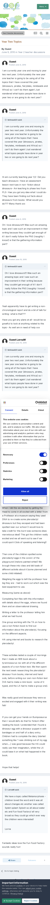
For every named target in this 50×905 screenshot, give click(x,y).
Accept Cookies (12, 901)
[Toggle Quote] (6, 120)
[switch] (43, 463)
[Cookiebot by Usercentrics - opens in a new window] (35, 402)
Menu (42, 6)
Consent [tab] (9, 410)
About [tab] (41, 410)
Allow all (25, 491)
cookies (19, 886)
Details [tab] (25, 410)
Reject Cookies (30, 901)
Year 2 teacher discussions (31, 52)
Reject (25, 500)
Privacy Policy (17, 894)
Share (12, 860)
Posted (17, 65)
